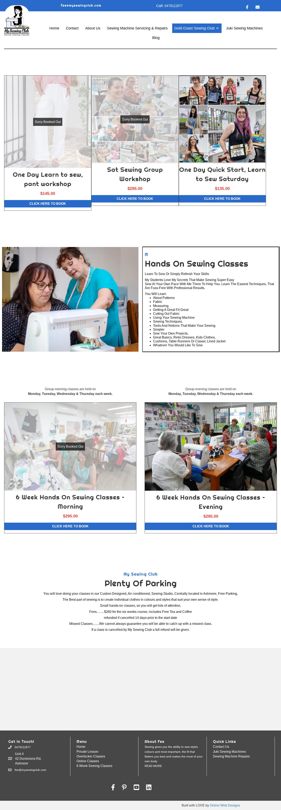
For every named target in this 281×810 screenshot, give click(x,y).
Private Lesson (87, 751)
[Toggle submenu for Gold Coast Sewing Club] (217, 28)
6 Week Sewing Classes (94, 766)
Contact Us (221, 746)
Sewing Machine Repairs (231, 756)
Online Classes (88, 761)
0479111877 (174, 6)
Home (81, 746)
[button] (47, 162)
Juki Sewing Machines (229, 751)
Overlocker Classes (91, 756)
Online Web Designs (225, 805)
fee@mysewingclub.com (81, 5)
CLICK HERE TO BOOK (47, 203)
